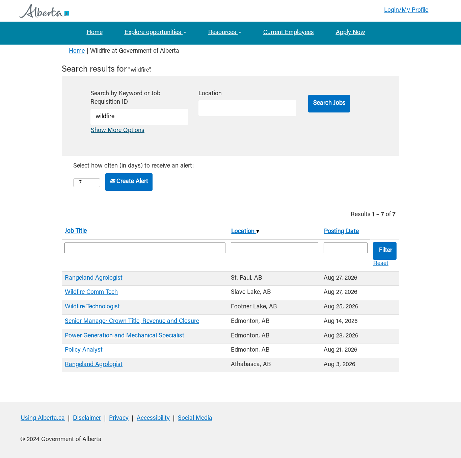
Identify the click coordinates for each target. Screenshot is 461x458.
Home (95, 33)
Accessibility (153, 418)
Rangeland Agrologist (94, 278)
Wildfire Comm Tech (91, 292)
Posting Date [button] (341, 232)
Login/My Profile (406, 10)
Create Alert (131, 182)
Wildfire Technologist (92, 307)
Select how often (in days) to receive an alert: (133, 166)
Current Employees (288, 33)
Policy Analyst (84, 350)
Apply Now (350, 33)
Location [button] (243, 232)
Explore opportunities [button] (154, 33)
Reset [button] (380, 264)
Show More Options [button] (117, 131)
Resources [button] (223, 33)
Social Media (195, 418)
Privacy (119, 418)
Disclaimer (87, 418)
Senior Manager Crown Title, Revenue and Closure (132, 322)
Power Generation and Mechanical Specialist (124, 336)
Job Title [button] (76, 231)
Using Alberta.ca (43, 418)
